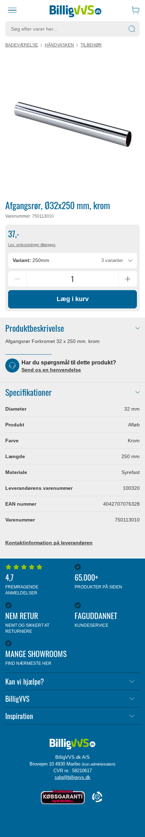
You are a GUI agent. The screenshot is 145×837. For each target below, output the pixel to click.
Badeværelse (21, 45)
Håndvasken (59, 45)
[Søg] (132, 29)
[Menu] (12, 10)
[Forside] (75, 10)
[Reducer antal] (17, 279)
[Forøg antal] (128, 279)
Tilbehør (91, 45)
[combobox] (72, 260)
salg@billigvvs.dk (72, 777)
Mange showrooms (36, 657)
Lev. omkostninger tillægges (32, 245)
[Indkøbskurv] (135, 10)
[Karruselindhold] (72, 123)
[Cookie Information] (97, 797)
